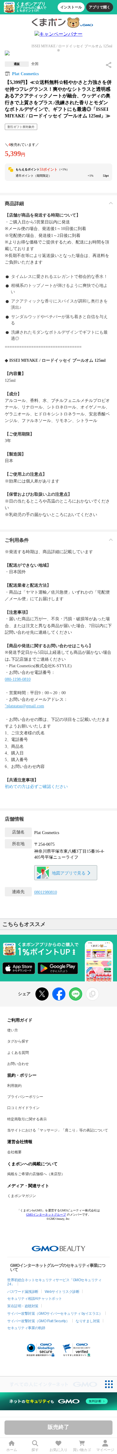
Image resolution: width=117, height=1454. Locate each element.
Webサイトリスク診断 (62, 1292)
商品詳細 (14, 203)
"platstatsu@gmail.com (24, 706)
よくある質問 (18, 1053)
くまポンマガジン (21, 1196)
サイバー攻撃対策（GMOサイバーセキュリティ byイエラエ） (54, 1313)
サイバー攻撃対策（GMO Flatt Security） (38, 1321)
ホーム (11, 1450)
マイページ (105, 1450)
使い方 (12, 1030)
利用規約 (14, 1086)
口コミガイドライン (23, 1108)
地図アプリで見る (69, 873)
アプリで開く (99, 7)
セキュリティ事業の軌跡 (26, 1328)
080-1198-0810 (18, 679)
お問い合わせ (18, 1064)
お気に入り (59, 1450)
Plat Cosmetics (25, 74)
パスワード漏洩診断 (22, 1292)
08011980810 (45, 892)
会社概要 (14, 1152)
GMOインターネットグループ (46, 1214)
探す (35, 1450)
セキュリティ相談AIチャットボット (34, 1298)
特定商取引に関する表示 (27, 1119)
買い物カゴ (82, 1450)
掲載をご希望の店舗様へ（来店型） (36, 1174)
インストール (71, 7)
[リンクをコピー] (92, 994)
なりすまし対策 (88, 1321)
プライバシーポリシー (25, 1097)
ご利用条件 (17, 540)
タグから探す (18, 1041)
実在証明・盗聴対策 (22, 1306)
